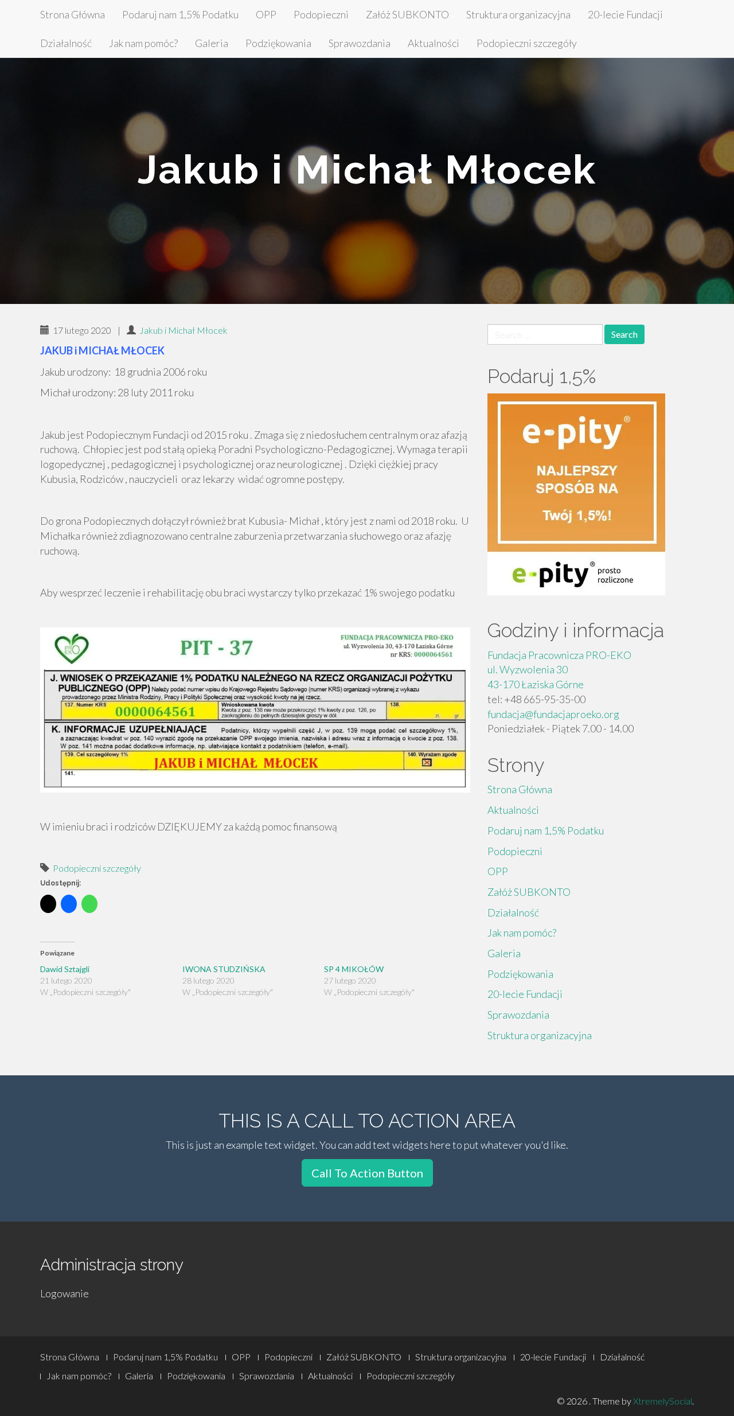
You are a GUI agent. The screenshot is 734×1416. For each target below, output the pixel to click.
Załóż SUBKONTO (407, 14)
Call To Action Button (367, 1173)
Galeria (211, 43)
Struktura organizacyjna (518, 14)
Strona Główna (72, 14)
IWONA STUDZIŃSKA (224, 969)
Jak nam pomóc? (143, 43)
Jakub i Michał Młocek (183, 330)
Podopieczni (321, 14)
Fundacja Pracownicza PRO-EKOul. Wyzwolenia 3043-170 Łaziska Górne (559, 670)
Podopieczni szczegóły (527, 43)
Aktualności (433, 43)
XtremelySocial (662, 1400)
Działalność (66, 43)
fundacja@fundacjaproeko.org (553, 714)
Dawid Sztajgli (64, 969)
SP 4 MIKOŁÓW (354, 969)
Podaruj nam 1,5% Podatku (180, 14)
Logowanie (64, 1293)
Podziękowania (278, 43)
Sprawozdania (360, 43)
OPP (266, 14)
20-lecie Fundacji (625, 14)
